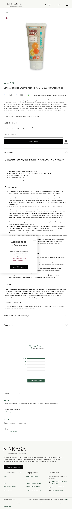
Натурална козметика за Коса (13, 12)
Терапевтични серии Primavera (33, 483)
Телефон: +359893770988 (58, 487)
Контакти (6, 480)
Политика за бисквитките (9, 503)
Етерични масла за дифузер (33, 486)
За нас (5, 476)
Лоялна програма (8, 490)
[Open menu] (67, 5)
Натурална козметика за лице (33, 490)
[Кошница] (59, 4)
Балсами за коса (24, 12)
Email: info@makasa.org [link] (57, 490)
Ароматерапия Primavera (32, 476)
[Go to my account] (54, 5)
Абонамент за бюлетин (13, 467)
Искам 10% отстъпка (19, 267)
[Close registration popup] (34, 238)
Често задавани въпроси (10, 486)
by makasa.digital (7, 506)
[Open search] (45, 4)
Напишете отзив (36, 381)
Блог (5, 483)
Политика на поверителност (47, 503)
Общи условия (19, 503)
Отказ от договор (60, 503)
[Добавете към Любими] (66, 141)
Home (5, 12)
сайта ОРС (65, 499)
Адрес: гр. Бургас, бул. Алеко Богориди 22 (59, 482)
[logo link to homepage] (15, 5)
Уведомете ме (33, 141)
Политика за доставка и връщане (32, 503)
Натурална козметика (31, 480)
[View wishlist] (49, 5)
